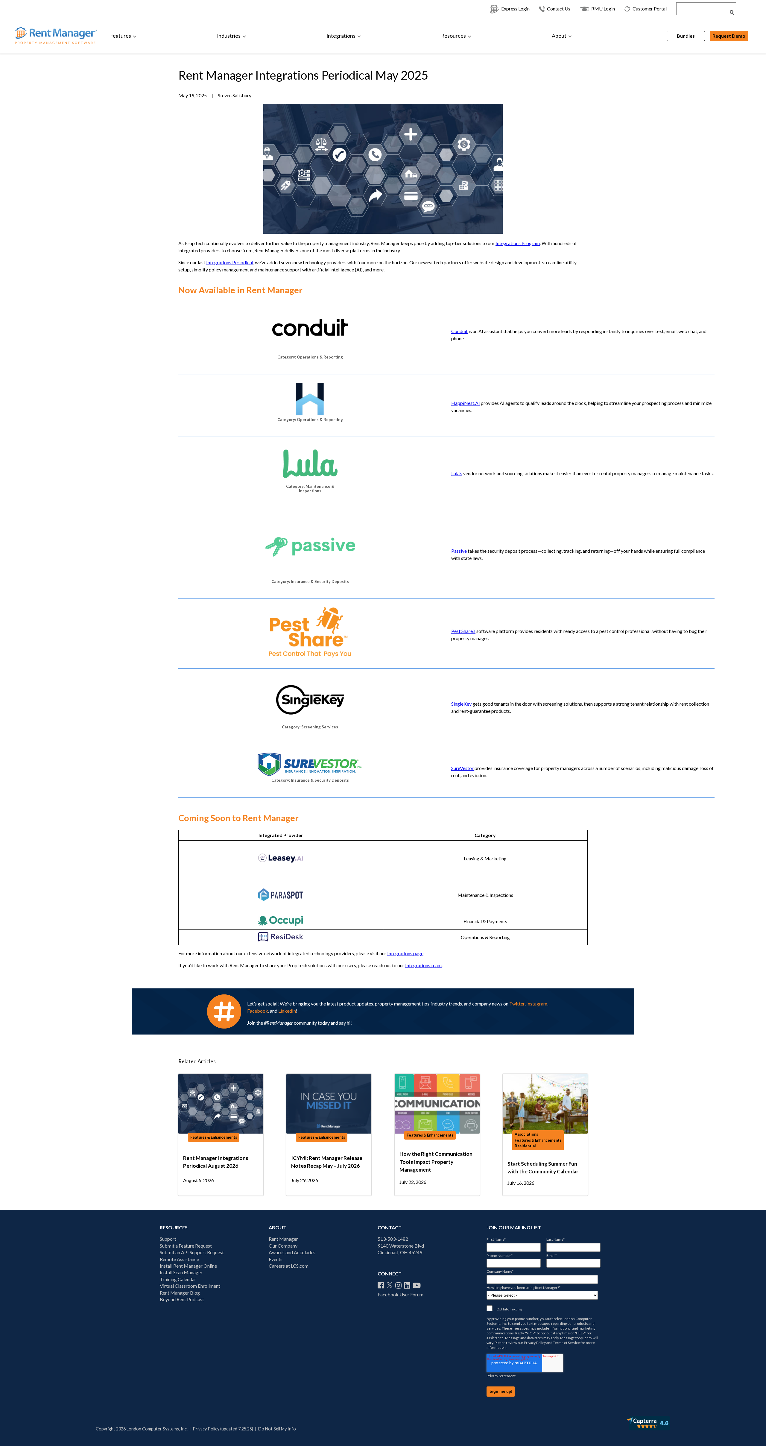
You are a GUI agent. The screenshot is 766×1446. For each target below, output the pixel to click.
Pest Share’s (463, 631)
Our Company (283, 1245)
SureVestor (462, 768)
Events (275, 1259)
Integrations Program (518, 243)
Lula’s (456, 473)
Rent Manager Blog (180, 1292)
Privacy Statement (501, 1376)
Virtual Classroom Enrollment (190, 1286)
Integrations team (423, 965)
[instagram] (398, 1285)
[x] (389, 1285)
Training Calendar (178, 1279)
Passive (459, 551)
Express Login (515, 8)
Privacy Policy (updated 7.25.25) (223, 1428)
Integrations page (405, 953)
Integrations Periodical (229, 262)
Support (168, 1239)
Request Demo (728, 36)
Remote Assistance (179, 1259)
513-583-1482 (393, 1239)
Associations (526, 1134)
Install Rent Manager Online (188, 1266)
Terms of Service (566, 1342)
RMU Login (603, 8)
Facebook (257, 1011)
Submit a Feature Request (186, 1245)
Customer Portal (650, 8)
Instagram (536, 1003)
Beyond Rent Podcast (182, 1299)
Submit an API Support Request (192, 1252)
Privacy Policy (535, 1342)
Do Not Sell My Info (277, 1428)
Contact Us (558, 8)
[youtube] (417, 1285)
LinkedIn (287, 1011)
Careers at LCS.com (288, 1266)
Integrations (340, 36)
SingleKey (461, 704)
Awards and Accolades (292, 1252)
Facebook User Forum (400, 1294)
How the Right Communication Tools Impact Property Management (435, 1162)
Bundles (686, 36)
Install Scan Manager (181, 1272)
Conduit (459, 331)
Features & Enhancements (213, 1137)
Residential (525, 1145)
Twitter (517, 1003)
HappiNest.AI (465, 403)
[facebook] (381, 1285)
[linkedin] (407, 1285)
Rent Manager (283, 1239)
